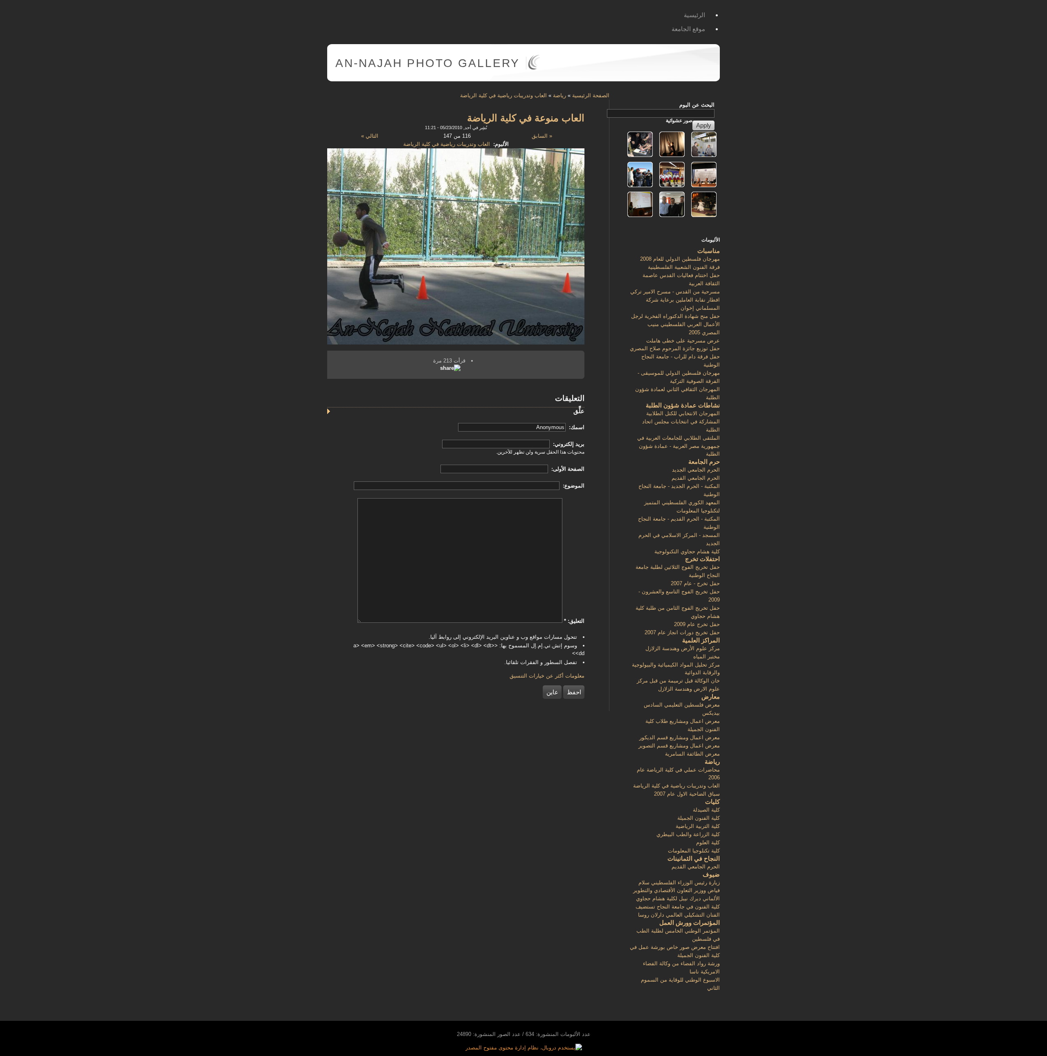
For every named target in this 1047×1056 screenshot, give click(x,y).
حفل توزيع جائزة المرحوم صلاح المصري (675, 348)
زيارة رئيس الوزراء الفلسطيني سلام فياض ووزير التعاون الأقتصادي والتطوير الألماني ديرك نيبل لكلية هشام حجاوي (676, 890)
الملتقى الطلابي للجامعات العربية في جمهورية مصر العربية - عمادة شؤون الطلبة (678, 446)
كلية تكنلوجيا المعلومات (694, 851)
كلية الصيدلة (706, 810)
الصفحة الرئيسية (590, 95)
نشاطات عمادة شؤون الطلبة (683, 405)
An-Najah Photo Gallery (427, 63)
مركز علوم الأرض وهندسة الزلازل (682, 648)
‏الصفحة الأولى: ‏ (567, 469)
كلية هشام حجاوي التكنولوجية (687, 551)
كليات (712, 801)
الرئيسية (694, 14)
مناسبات (708, 250)
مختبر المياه (706, 656)
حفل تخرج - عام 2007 (695, 583)
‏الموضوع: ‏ (572, 486)
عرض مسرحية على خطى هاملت (683, 341)
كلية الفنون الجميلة (698, 818)
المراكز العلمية (701, 640)
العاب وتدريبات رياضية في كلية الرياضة (503, 95)
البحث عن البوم (696, 105)
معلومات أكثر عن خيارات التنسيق (547, 676)
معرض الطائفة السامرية (692, 754)
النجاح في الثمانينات (693, 858)
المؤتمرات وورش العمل (689, 922)
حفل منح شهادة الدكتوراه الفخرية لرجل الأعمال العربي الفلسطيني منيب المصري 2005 (675, 324)
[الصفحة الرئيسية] (534, 68)
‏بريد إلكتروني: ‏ (567, 444)
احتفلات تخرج (702, 558)
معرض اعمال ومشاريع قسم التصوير (679, 746)
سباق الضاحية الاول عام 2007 (687, 794)
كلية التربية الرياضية (698, 826)
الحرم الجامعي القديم (696, 478)
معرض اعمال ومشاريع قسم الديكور (679, 737)
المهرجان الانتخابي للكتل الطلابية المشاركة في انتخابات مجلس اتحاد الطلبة (681, 421)
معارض (710, 696)
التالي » (369, 136)
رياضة (559, 95)
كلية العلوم (708, 842)
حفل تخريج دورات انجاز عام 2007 (682, 632)
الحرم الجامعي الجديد (696, 470)
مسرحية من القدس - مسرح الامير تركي (675, 292)
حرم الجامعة (704, 461)
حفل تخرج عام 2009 (697, 624)
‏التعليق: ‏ (574, 621)
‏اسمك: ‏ (575, 427)
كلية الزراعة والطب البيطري (688, 834)
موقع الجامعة (688, 28)
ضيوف (711, 874)
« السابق (542, 136)
